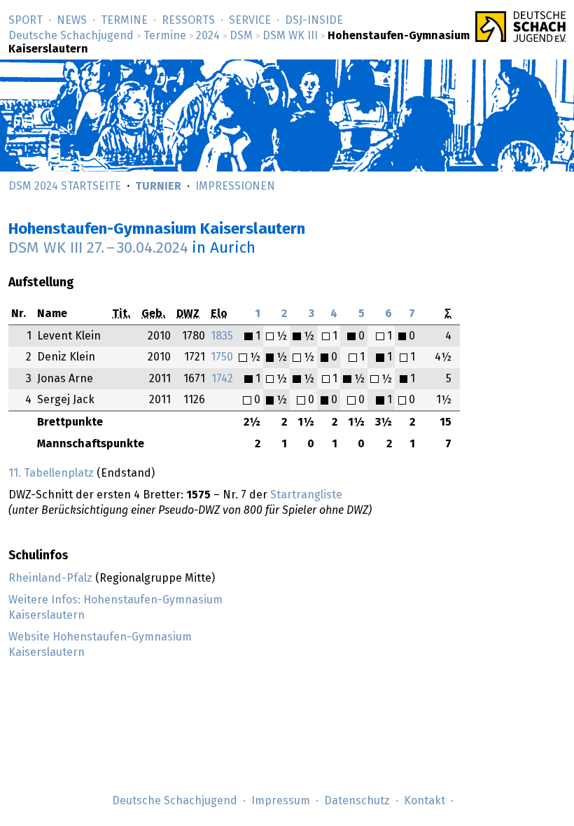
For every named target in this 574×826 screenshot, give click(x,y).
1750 (222, 357)
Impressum (280, 800)
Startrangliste (306, 494)
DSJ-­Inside (314, 20)
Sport (25, 20)
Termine (124, 20)
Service (250, 20)
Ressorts (188, 20)
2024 (208, 35)
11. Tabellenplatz (51, 473)
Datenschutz (357, 800)
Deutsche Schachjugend (71, 35)
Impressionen (235, 186)
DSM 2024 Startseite (64, 186)
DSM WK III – (98, 248)
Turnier (158, 186)
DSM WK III (290, 35)
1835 (222, 336)
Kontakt (424, 800)
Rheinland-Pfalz (50, 578)
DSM (241, 35)
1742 (222, 378)
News (72, 20)
